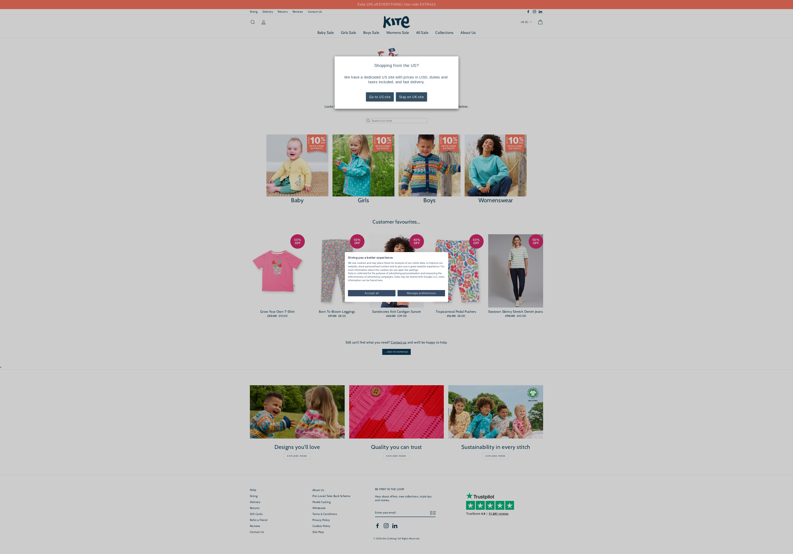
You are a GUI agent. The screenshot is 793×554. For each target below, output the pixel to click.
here (379, 280)
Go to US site (380, 96)
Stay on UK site (411, 96)
